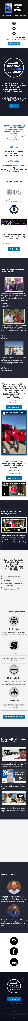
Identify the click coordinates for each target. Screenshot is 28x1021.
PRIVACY (6, 1003)
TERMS (12, 1003)
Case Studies (23, 15)
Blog (3, 15)
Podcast (16, 15)
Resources (8, 15)
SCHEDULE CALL (19, 1003)
